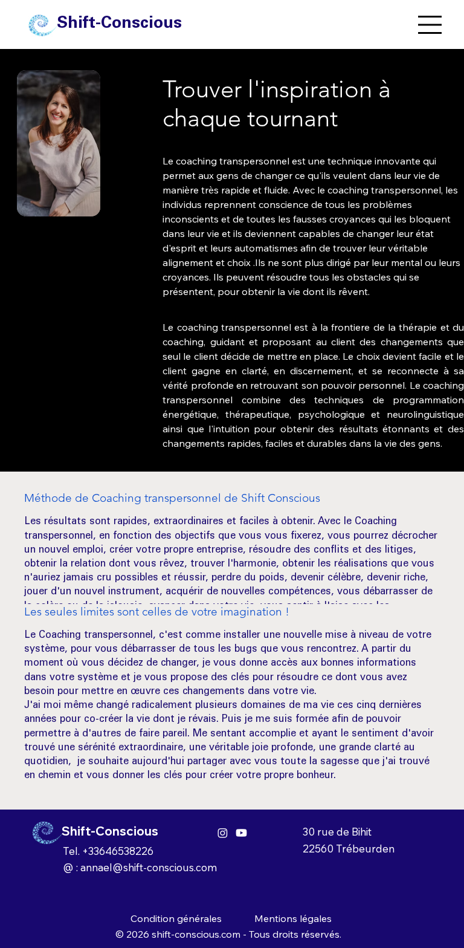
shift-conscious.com (196, 934)
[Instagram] (222, 832)
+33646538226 (117, 851)
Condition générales (176, 918)
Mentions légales (293, 918)
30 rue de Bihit (337, 831)
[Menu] (430, 25)
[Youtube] (241, 832)
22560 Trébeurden (349, 848)
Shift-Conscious (119, 24)
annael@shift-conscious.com (148, 867)
